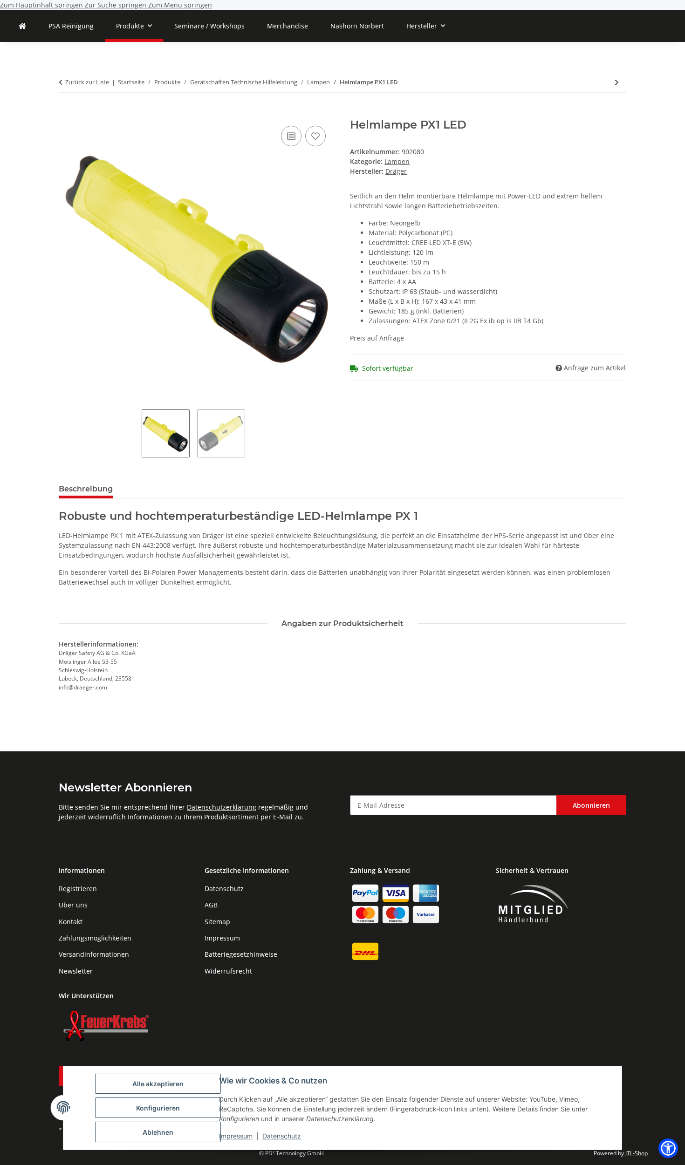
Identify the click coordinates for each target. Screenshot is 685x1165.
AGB (211, 904)
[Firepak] (22, 26)
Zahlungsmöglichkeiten (95, 937)
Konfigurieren (158, 1108)
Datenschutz (281, 1136)
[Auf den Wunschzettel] (315, 136)
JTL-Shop (636, 1153)
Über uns (73, 904)
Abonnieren (591, 805)
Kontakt (70, 921)
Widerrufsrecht (228, 971)
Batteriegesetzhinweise (241, 954)
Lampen (397, 161)
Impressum (236, 1136)
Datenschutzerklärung (221, 807)
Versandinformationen (94, 954)
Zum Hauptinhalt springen (42, 4)
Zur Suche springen (116, 4)
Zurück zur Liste (87, 82)
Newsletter (76, 971)
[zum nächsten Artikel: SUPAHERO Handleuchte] (616, 82)
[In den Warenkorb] (66, 113)
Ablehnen (158, 1132)
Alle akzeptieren (158, 1084)
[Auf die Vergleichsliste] (291, 136)
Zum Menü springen (180, 4)
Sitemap (217, 921)
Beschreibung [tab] (86, 488)
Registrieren (78, 888)
